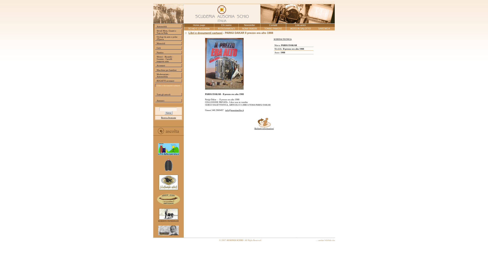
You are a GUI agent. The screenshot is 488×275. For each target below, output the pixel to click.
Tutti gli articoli (163, 94)
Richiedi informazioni (264, 128)
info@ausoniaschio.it (234, 110)
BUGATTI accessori (165, 81)
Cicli (159, 48)
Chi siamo (226, 25)
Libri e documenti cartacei (168, 85)
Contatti (273, 25)
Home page (199, 25)
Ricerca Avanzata (168, 117)
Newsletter (249, 25)
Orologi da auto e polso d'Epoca (167, 38)
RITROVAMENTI (226, 28)
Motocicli (161, 43)
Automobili (162, 26)
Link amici (300, 25)
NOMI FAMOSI (249, 28)
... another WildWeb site (325, 240)
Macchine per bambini (167, 70)
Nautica (160, 52)
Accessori (161, 65)
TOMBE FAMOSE (273, 28)
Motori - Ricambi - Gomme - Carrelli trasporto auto (165, 59)
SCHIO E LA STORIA (199, 28)
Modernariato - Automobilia (163, 75)
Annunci (160, 100)
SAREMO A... (325, 28)
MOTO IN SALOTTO (300, 28)
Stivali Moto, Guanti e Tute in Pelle (166, 32)
